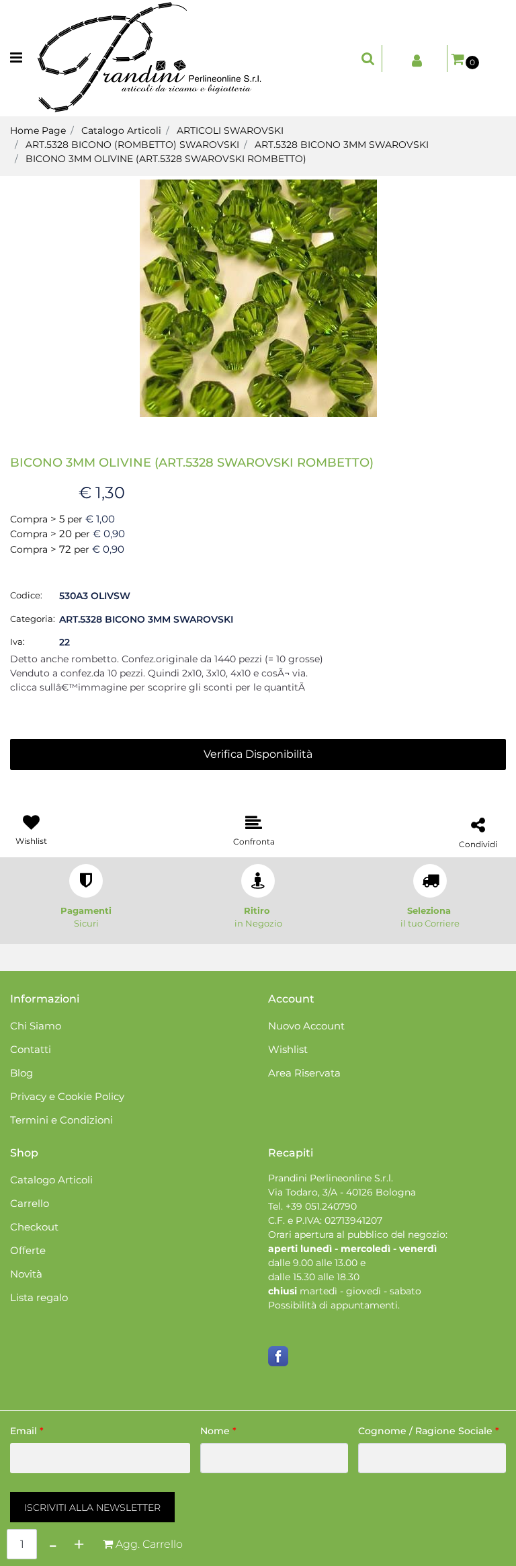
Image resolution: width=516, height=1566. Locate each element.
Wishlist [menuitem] (288, 1049)
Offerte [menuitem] (28, 1250)
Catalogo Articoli (121, 130)
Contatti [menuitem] (30, 1049)
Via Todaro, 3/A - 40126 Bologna (342, 1192)
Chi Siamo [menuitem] (35, 1025)
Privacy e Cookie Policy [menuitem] (67, 1096)
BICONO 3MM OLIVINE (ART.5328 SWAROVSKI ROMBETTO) (166, 159)
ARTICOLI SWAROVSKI (230, 130)
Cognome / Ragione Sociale (428, 1431)
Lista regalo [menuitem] (39, 1297)
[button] (258, 297)
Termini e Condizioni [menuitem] (61, 1119)
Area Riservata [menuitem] (304, 1072)
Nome (218, 1431)
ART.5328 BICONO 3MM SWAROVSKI (342, 145)
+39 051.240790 (321, 1206)
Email (27, 1431)
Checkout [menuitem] (34, 1226)
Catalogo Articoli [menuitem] (51, 1179)
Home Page (38, 130)
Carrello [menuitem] (29, 1203)
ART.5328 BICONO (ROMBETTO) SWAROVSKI (132, 145)
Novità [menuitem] (26, 1273)
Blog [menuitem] (21, 1072)
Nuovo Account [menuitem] (306, 1025)
